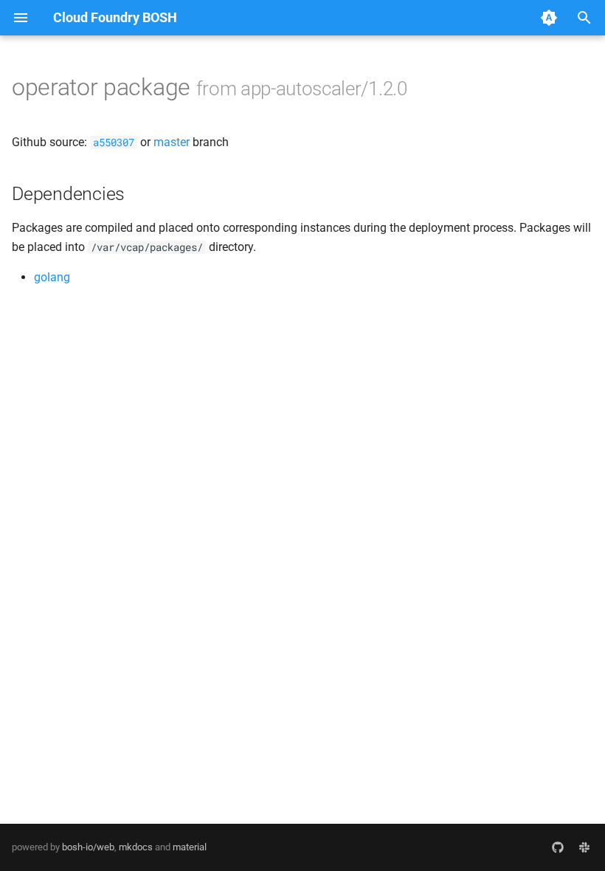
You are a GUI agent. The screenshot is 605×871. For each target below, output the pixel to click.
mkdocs (136, 847)
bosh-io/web (88, 847)
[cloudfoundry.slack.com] (584, 847)
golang (52, 277)
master (171, 142)
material (190, 847)
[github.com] (558, 847)
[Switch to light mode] (549, 17)
